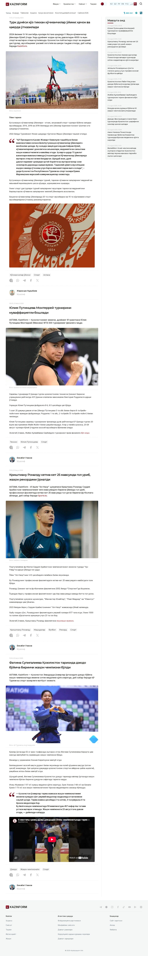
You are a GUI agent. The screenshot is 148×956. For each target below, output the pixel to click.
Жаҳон (8, 939)
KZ (111, 4)
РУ (119, 4)
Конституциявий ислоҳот (65, 13)
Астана (46, 275)
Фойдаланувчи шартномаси (69, 921)
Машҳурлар (39, 630)
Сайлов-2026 (83, 13)
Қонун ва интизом (45, 13)
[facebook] (118, 907)
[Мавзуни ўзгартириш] (103, 4)
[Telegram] (24, 281)
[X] (37, 281)
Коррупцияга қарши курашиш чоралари (74, 934)
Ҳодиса (33, 13)
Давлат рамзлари (65, 930)
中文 (127, 4)
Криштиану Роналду (20, 630)
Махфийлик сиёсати (66, 925)
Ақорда (15, 13)
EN (123, 4)
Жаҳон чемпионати (29, 869)
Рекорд (63, 630)
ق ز (131, 4)
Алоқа (112, 925)
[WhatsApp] (18, 281)
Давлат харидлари (65, 939)
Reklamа (113, 930)
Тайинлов (24, 13)
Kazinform (22, 46)
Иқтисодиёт (11, 934)
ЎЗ (135, 4)
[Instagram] (11, 281)
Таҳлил (93, 4)
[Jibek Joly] (129, 13)
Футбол (52, 630)
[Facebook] (31, 281)
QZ (115, 4)
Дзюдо (13, 869)
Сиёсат (9, 925)
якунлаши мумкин (65, 621)
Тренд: (8, 13)
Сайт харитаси (116, 921)
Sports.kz (42, 496)
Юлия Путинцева (29, 442)
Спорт (37, 275)
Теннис (13, 442)
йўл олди (85, 433)
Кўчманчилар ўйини (20, 275)
